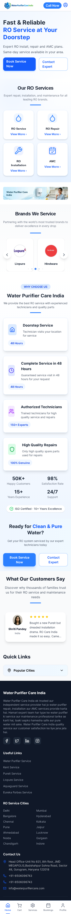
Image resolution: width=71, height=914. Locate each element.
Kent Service (11, 767)
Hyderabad (43, 816)
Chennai (8, 821)
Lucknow (42, 832)
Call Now (52, 5)
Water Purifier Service (17, 761)
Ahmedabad (11, 832)
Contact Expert (48, 64)
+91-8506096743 (20, 875)
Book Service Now (16, 63)
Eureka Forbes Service (17, 792)
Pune (6, 827)
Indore (40, 843)
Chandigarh (10, 843)
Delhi (6, 810)
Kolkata (41, 821)
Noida (7, 838)
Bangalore (9, 816)
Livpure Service (13, 779)
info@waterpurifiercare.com (26, 888)
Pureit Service (12, 773)
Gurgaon (41, 838)
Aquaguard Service (15, 786)
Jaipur (40, 827)
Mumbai (41, 810)
